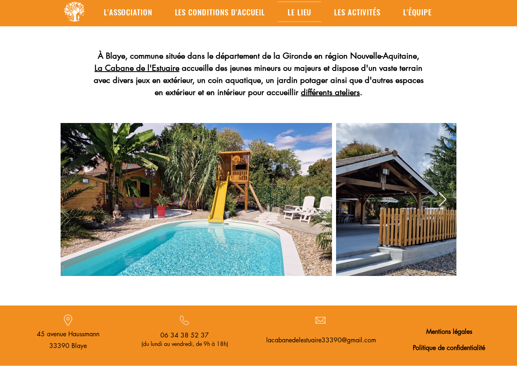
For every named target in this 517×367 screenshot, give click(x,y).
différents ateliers (330, 92)
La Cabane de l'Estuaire (137, 68)
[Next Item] (442, 200)
